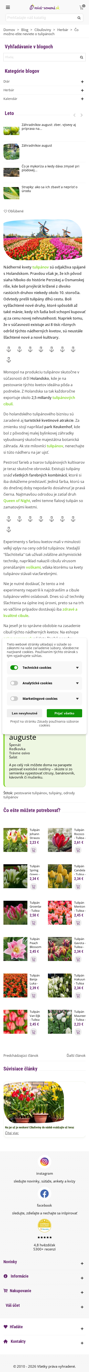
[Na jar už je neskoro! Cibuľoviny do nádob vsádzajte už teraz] (34, 1102)
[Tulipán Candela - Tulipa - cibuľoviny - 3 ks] (60, 876)
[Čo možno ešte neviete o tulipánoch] (42, 239)
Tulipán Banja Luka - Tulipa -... (35, 983)
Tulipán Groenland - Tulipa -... (35, 909)
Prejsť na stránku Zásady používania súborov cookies (44, 723)
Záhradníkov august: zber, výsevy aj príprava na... (49, 127)
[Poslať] (79, 18)
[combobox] (41, 18)
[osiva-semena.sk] (44, 7)
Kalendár (10, 98)
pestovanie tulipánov (30, 793)
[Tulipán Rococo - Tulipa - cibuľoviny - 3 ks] (60, 839)
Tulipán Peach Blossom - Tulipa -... (35, 947)
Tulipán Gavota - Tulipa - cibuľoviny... (80, 945)
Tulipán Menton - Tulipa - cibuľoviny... (80, 909)
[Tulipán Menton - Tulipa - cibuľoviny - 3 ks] (60, 912)
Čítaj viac (12, 1133)
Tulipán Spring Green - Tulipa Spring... (35, 874)
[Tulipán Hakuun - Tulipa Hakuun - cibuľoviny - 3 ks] (60, 985)
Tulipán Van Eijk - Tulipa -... (35, 1018)
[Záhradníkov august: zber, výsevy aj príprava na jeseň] (11, 131)
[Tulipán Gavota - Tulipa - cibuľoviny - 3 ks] (60, 948)
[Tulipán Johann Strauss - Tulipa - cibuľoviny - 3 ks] (15, 839)
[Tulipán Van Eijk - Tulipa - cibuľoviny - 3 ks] (15, 1021)
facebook (44, 1205)
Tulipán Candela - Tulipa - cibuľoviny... (80, 872)
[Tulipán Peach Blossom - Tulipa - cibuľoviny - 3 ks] (15, 948)
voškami (33, 567)
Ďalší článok (76, 1055)
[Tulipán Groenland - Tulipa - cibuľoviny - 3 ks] (15, 912)
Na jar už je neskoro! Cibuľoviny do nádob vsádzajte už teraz (39, 1127)
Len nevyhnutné (24, 713)
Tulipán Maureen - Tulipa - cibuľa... (80, 1018)
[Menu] (7, 7)
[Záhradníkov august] (11, 152)
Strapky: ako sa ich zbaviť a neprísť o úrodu (49, 189)
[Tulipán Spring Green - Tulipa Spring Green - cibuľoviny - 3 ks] (15, 876)
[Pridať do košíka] (33, 850)
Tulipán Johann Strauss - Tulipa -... (35, 838)
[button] (74, 115)
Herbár (8, 90)
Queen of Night (16, 500)
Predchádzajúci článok (20, 1055)
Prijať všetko (64, 713)
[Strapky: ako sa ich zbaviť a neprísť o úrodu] (11, 193)
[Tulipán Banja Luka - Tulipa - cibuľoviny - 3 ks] (15, 985)
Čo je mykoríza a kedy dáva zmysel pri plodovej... (50, 168)
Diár (6, 81)
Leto (9, 113)
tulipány (55, 793)
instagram (44, 1173)
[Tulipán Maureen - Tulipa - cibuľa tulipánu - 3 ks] (60, 1021)
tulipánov (40, 267)
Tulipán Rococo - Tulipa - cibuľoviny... (80, 836)
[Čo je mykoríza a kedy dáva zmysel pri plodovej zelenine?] (11, 172)
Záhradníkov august (37, 146)
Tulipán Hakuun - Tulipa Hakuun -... (79, 983)
